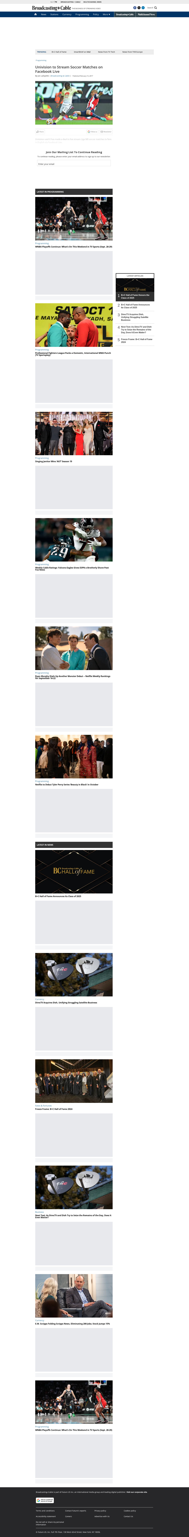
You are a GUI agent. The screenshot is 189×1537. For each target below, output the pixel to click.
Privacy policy (100, 1510)
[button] (152, 7)
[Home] (35, 14)
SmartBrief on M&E (82, 52)
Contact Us (128, 1516)
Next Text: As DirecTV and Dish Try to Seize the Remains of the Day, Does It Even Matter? (136, 330)
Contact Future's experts (75, 1510)
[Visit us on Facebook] (134, 7)
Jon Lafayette (43, 76)
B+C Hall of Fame (59, 52)
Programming (82, 14)
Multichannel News (92, 2)
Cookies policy (130, 1510)
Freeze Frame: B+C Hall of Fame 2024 (136, 340)
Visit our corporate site (137, 1492)
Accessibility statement (46, 1516)
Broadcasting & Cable (60, 76)
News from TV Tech (106, 52)
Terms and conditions (45, 1510)
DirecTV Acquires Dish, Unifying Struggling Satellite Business (134, 317)
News (43, 14)
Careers (68, 1516)
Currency (66, 14)
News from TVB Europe (132, 52)
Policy (96, 14)
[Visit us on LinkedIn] (143, 7)
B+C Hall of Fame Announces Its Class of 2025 (135, 306)
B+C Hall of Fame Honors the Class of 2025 (135, 296)
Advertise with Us (102, 1516)
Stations (54, 14)
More (106, 14)
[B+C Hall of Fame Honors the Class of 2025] (135, 289)
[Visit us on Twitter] (139, 7)
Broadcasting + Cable (70, 2)
